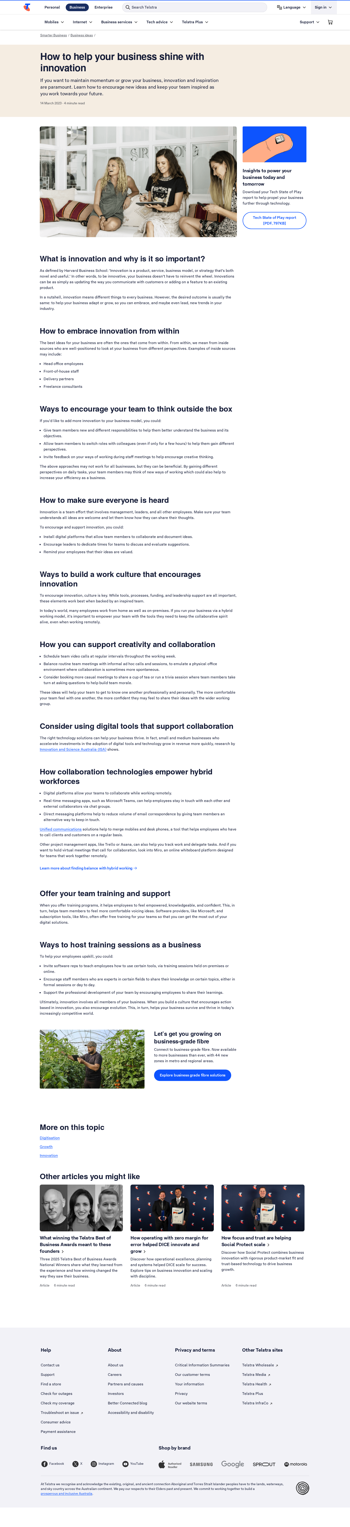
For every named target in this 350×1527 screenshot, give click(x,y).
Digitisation (50, 1137)
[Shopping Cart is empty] (330, 22)
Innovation (49, 1155)
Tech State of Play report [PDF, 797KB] (274, 220)
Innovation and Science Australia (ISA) (73, 749)
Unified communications (61, 829)
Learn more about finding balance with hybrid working (86, 868)
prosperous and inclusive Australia (66, 1493)
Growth (46, 1146)
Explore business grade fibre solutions (192, 1075)
